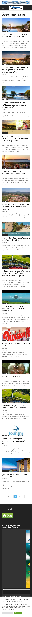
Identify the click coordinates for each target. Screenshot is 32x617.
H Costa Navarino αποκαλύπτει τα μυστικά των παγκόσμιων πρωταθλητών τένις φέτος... (16, 273)
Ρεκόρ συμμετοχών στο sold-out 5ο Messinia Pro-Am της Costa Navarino (15, 206)
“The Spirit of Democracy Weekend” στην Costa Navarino (15, 172)
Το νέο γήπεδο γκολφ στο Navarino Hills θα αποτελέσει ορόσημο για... (14, 308)
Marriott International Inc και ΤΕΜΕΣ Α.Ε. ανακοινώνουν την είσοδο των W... (14, 105)
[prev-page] (8, 496)
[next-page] (23, 496)
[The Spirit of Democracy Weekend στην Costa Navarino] (16, 229)
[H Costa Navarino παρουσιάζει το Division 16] (16, 334)
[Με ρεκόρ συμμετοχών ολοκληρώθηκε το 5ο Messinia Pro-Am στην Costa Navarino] (16, 127)
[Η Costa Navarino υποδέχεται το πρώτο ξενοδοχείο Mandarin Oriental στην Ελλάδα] (16, 58)
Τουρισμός (4, 31)
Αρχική (3, 12)
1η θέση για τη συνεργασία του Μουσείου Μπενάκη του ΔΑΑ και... (14, 441)
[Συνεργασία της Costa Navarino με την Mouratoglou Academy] (16, 396)
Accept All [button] (18, 613)
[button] (3, 7)
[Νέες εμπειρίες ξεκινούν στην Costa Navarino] (16, 465)
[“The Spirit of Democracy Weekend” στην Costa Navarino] (16, 162)
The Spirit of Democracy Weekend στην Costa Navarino (16, 239)
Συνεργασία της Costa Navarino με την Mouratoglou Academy (15, 406)
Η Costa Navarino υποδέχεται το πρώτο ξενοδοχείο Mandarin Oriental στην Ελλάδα (15, 69)
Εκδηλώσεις (5, 168)
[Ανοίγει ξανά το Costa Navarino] (16, 367)
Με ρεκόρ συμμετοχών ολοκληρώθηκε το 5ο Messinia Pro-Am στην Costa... (15, 138)
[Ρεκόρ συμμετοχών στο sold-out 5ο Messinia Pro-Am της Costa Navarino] (16, 195)
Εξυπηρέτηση (5, 64)
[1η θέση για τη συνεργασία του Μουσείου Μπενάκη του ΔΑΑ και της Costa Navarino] (16, 429)
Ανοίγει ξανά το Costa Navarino (15, 377)
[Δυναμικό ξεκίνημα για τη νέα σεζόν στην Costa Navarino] (16, 25)
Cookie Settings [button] (7, 613)
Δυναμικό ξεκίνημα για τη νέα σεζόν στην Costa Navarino (14, 35)
